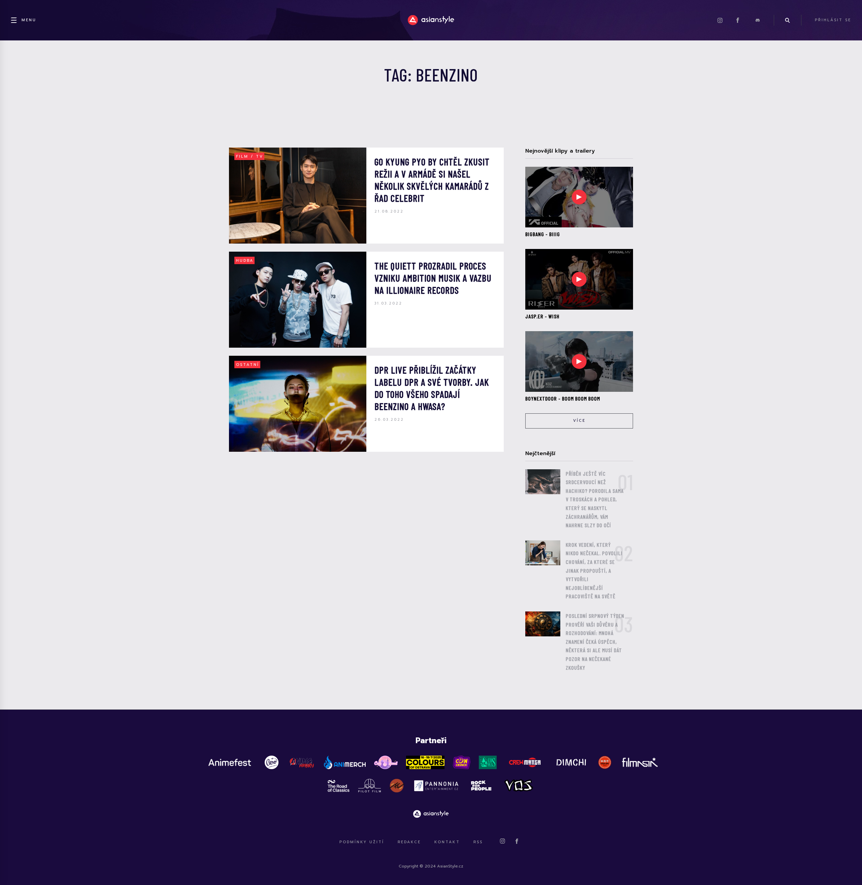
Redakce (409, 842)
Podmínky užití (361, 842)
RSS (478, 842)
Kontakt (447, 842)
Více (579, 420)
